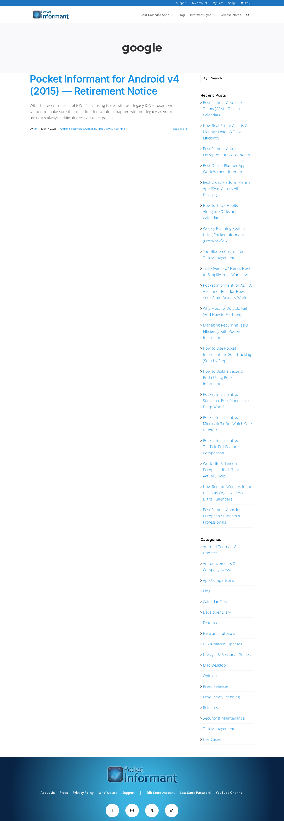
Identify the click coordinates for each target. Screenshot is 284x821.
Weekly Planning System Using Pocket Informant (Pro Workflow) (224, 234)
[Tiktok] (171, 810)
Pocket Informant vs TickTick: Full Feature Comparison (221, 446)
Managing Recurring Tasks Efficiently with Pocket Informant (225, 331)
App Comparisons (218, 580)
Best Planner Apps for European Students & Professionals (222, 516)
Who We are (108, 792)
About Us (48, 792)
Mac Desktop (214, 665)
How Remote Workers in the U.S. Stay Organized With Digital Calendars (227, 493)
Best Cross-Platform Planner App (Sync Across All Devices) (227, 188)
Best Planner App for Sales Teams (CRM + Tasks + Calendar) (226, 108)
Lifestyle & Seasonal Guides (227, 654)
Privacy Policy (83, 792)
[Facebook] (112, 810)
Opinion (210, 675)
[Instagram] (132, 810)
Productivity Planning (111, 129)
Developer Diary (217, 612)
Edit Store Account (160, 792)
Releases (210, 707)
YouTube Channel (230, 792)
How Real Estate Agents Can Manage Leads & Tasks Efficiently (227, 132)
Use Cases (212, 739)
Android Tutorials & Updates (78, 129)
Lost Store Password (195, 792)
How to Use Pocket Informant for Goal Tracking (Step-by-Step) (227, 354)
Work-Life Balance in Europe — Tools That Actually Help (221, 469)
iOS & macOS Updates (222, 643)
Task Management (219, 728)
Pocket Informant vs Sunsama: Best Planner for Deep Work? (226, 400)
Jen (36, 129)
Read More (180, 129)
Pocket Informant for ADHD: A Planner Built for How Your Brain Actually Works (227, 291)
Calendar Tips (215, 601)
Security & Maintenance (224, 718)
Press (64, 792)
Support (128, 792)
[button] (247, 14)
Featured (211, 622)
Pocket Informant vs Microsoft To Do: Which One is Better (227, 423)
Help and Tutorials (219, 633)
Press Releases (215, 686)
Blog (206, 590)
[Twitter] (152, 810)
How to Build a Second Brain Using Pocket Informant (223, 377)
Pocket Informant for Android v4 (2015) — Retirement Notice (104, 85)
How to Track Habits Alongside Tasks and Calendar (220, 211)
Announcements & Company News (219, 566)
